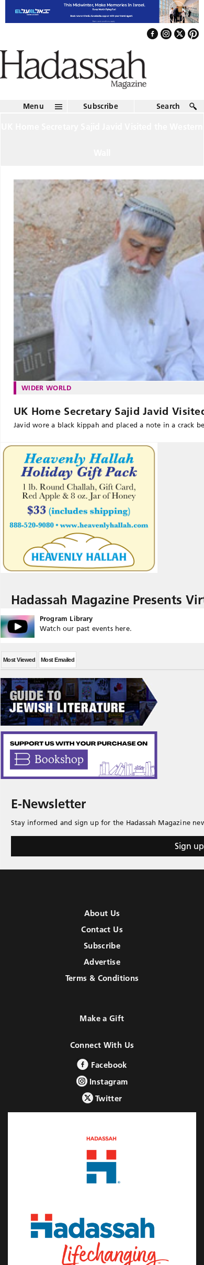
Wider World (46, 410)
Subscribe (100, 128)
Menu (33, 128)
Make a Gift (102, 1041)
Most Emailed (57, 682)
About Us (102, 936)
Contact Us (102, 952)
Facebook (107, 1087)
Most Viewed (19, 682)
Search (168, 128)
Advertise (102, 984)
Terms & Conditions (102, 1001)
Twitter (107, 1121)
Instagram (107, 1104)
